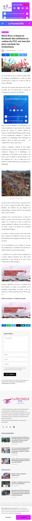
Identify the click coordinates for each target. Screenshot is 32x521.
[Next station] (14, 8)
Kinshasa (17, 284)
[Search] (29, 23)
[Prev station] (23, 8)
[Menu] (3, 23)
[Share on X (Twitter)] (23, 54)
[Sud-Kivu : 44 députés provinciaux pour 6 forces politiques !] (6, 484)
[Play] (18, 8)
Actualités (5, 32)
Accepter (23, 517)
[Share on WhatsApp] (14, 54)
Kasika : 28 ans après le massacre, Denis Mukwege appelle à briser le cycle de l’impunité (20, 460)
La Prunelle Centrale (10, 50)
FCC (18, 80)
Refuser (8, 517)
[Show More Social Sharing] (28, 54)
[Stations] (25, 99)
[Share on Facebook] (6, 54)
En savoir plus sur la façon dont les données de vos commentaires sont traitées (15, 382)
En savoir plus (17, 513)
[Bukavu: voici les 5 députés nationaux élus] (6, 476)
